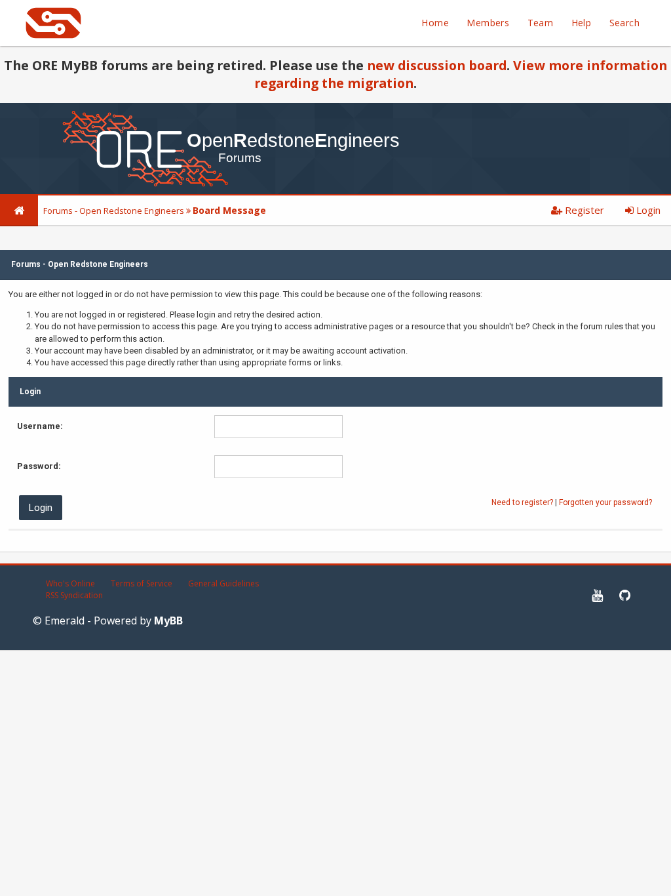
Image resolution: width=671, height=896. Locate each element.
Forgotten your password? (605, 502)
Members (488, 22)
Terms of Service (141, 583)
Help (581, 22)
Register (583, 209)
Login (647, 209)
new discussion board (437, 65)
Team (540, 22)
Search (624, 22)
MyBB (168, 620)
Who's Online (70, 583)
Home (435, 22)
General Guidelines (223, 583)
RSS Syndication (74, 595)
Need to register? (522, 502)
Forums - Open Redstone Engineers (113, 210)
